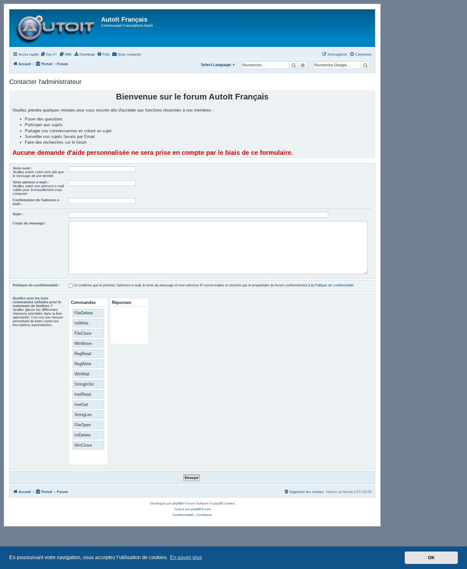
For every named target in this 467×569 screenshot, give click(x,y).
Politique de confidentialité (334, 285)
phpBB (178, 503)
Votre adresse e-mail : (31, 182)
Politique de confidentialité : (36, 285)
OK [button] (431, 557)
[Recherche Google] (365, 65)
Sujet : (18, 214)
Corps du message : (29, 223)
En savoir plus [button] (186, 557)
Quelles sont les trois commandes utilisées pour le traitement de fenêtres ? (37, 302)
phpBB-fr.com (201, 509)
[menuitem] (48, 54)
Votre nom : (22, 168)
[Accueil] (56, 28)
